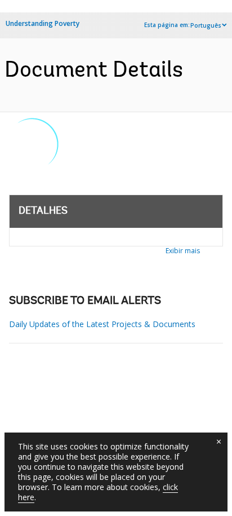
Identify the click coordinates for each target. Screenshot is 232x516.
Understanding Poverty (42, 23)
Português (205, 25)
